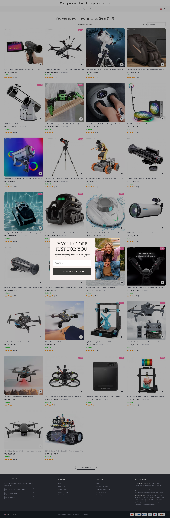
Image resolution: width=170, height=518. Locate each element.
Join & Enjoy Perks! (72, 271)
